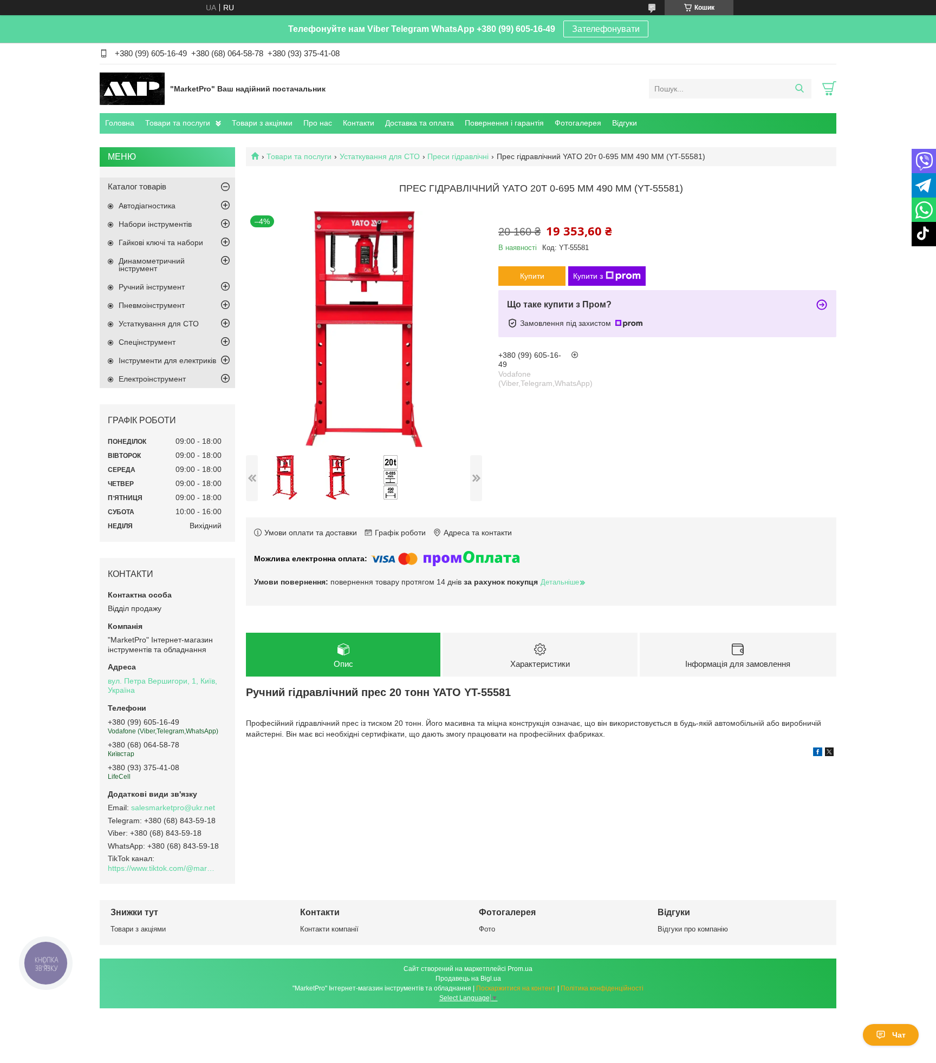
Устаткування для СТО (380, 156)
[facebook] (817, 753)
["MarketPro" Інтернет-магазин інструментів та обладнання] (132, 88)
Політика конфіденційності (602, 988)
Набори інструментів (155, 224)
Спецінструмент (147, 342)
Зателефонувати (606, 29)
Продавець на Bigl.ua (468, 978)
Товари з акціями (262, 123)
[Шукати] (799, 89)
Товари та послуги (177, 123)
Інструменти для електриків (167, 360)
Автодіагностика (147, 205)
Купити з (588, 276)
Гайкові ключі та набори (161, 242)
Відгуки (624, 123)
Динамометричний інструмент (152, 265)
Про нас (317, 123)
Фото (487, 929)
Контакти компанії (329, 929)
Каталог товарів (137, 186)
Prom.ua (520, 969)
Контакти (358, 123)
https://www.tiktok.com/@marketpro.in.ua (162, 868)
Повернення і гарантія (504, 123)
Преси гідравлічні (458, 156)
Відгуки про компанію (693, 929)
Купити (532, 276)
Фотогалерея (578, 123)
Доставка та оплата (419, 123)
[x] (829, 753)
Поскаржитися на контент (516, 988)
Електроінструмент (152, 379)
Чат (899, 1035)
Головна (119, 123)
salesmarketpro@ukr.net (173, 807)
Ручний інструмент (152, 287)
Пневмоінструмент (152, 305)
